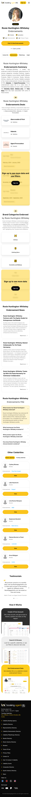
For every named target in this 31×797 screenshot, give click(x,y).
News (4, 774)
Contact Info (5, 55)
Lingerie (15, 146)
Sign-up (15, 183)
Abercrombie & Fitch (10, 111)
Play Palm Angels (16, 471)
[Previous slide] (2, 588)
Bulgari (13, 489)
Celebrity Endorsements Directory (12, 731)
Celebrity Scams (7, 763)
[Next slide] (29, 588)
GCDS (13, 562)
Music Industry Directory (9, 742)
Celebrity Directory (8, 724)
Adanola (8, 83)
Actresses (15, 24)
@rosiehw (20, 35)
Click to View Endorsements (15, 43)
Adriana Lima (19, 88)
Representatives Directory (10, 727)
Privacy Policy (6, 753)
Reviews (5, 745)
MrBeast (6, 715)
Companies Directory (8, 767)
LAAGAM (14, 544)
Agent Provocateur (19, 83)
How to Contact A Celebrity (10, 760)
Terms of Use (6, 749)
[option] (15, 588)
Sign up (23, 2)
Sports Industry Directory (9, 770)
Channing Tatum (9, 88)
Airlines (26, 222)
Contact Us (6, 756)
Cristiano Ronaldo (13, 715)
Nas (2, 715)
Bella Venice (15, 525)
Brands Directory (7, 738)
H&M (13, 507)
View (15, 475)
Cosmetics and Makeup (19, 224)
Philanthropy (22, 55)
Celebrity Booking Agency (10, 720)
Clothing (15, 122)
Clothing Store (6, 224)
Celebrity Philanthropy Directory (11, 735)
